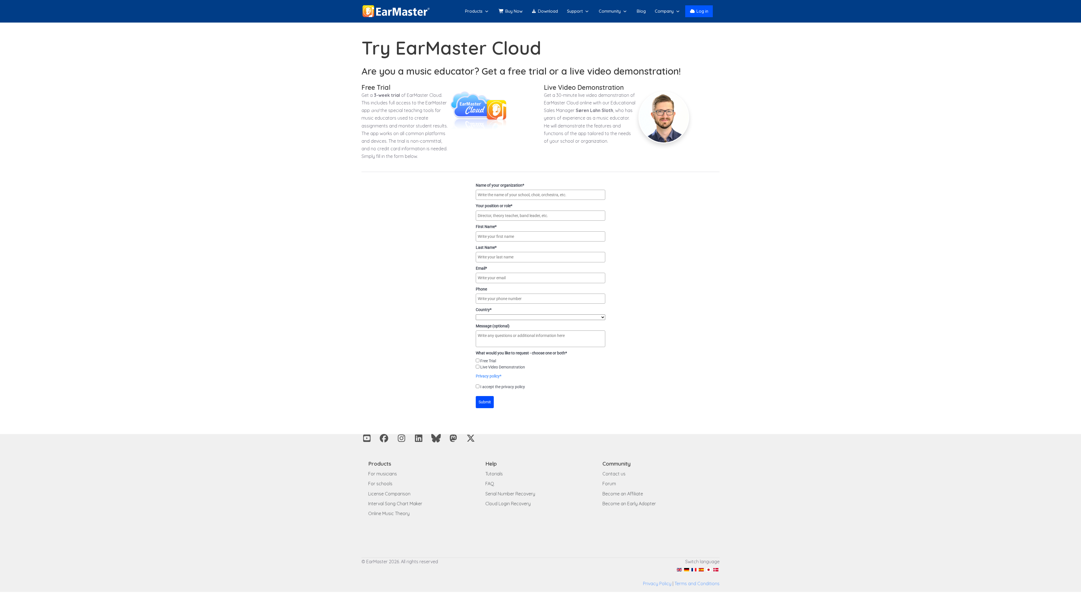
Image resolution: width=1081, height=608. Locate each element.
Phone (481, 289)
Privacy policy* (488, 376)
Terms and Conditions (697, 583)
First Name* (486, 226)
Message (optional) (493, 326)
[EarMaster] (395, 11)
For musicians (382, 474)
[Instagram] (401, 438)
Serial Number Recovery (510, 494)
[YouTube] (366, 438)
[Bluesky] (436, 438)
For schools (380, 483)
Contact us (614, 474)
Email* (481, 268)
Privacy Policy (657, 583)
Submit (485, 402)
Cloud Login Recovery (508, 503)
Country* (484, 309)
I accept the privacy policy (502, 387)
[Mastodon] (453, 438)
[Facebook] (384, 438)
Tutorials (494, 474)
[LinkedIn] (419, 438)
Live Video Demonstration (502, 367)
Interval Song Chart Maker (395, 503)
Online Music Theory (389, 513)
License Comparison (389, 494)
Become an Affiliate (622, 494)
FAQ (489, 483)
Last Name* (486, 247)
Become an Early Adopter (629, 503)
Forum (609, 483)
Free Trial (488, 361)
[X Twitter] (470, 438)
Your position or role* (494, 206)
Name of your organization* (500, 185)
